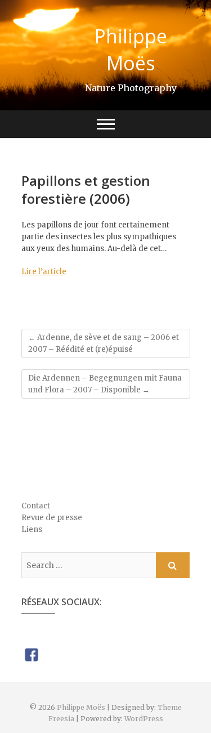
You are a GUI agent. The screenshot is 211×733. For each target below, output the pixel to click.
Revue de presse (51, 517)
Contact (35, 506)
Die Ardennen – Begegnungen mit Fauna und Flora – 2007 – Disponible (105, 384)
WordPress (143, 718)
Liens (31, 529)
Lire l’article (43, 271)
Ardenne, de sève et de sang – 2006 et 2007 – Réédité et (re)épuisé (103, 343)
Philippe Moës (131, 49)
